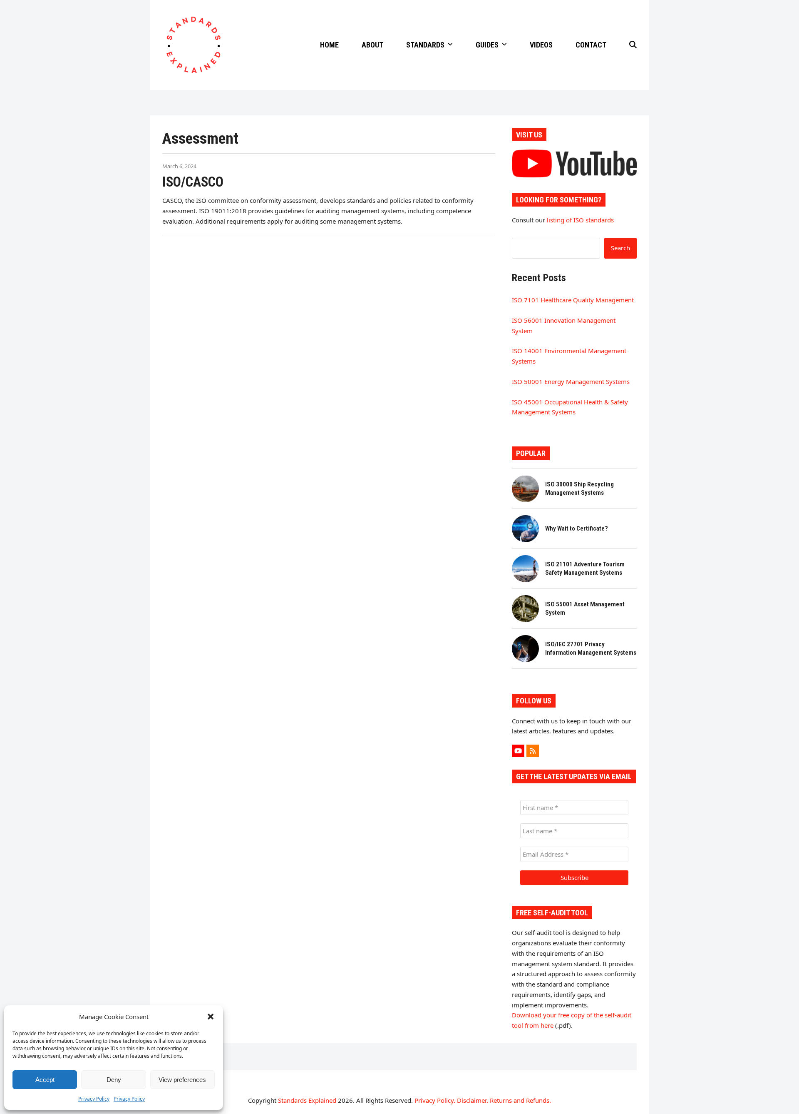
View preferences (182, 1079)
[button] (210, 1016)
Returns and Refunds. (520, 1100)
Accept (45, 1079)
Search (620, 248)
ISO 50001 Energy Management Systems (571, 381)
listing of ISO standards (580, 220)
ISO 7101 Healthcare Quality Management (573, 300)
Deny (114, 1079)
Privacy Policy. (434, 1100)
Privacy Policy (93, 1098)
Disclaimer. (472, 1100)
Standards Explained (307, 1100)
